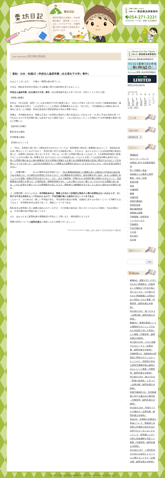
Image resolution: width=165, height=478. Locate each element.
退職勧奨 (134, 154)
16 (129, 102)
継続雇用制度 (136, 208)
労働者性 (134, 224)
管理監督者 (135, 205)
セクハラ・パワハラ (139, 158)
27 (145, 104)
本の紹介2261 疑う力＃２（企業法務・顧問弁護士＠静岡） (142, 315)
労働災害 (134, 197)
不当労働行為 (136, 228)
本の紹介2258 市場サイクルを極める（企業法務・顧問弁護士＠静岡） (142, 411)
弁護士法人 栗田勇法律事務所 (68, 475)
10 (133, 100)
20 (145, 102)
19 (141, 102)
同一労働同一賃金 (138, 170)
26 (141, 104)
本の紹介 (134, 235)
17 (133, 102)
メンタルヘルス (137, 220)
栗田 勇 (118, 230)
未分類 (133, 239)
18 (137, 102)
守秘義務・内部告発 (139, 216)
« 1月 (130, 107)
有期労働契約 (136, 201)
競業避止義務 (136, 212)
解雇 (132, 193)
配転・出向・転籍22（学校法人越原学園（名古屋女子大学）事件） (51, 73)
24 (133, 104)
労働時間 (134, 189)
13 (145, 100)
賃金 (132, 185)
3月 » (136, 107)
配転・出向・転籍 (92, 230)
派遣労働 (134, 181)
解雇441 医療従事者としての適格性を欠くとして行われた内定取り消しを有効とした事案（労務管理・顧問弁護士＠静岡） (143, 330)
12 (141, 100)
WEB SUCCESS (110, 475)
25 (137, 104)
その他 (133, 232)
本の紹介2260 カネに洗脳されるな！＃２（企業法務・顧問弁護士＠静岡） (142, 346)
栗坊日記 (69, 11)
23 (129, 104)
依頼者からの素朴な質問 (141, 174)
